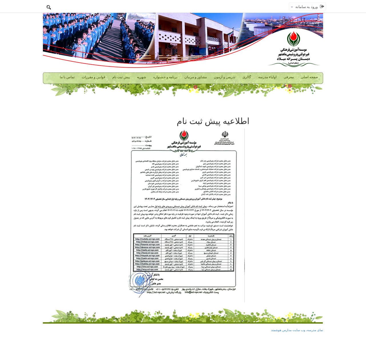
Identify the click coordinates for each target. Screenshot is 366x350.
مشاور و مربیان (195, 77)
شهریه (141, 77)
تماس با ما (67, 77)
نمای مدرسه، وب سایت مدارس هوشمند (297, 330)
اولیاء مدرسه (267, 77)
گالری (246, 77)
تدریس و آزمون (224, 77)
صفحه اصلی (309, 77)
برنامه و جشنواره (165, 77)
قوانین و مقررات (93, 77)
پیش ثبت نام (121, 77)
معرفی (289, 77)
